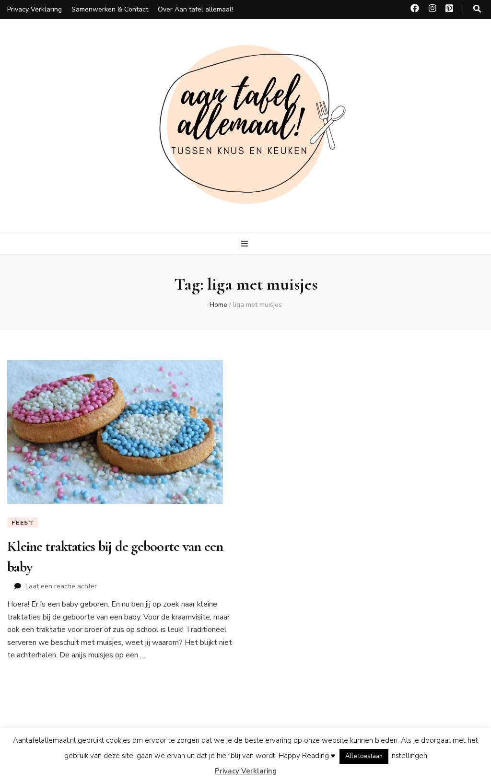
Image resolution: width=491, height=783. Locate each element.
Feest (23, 522)
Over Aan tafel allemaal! (195, 9)
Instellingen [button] (408, 755)
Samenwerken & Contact (109, 9)
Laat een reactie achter (61, 586)
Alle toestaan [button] (364, 756)
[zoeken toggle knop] (477, 9)
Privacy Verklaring (34, 9)
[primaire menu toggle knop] (245, 244)
